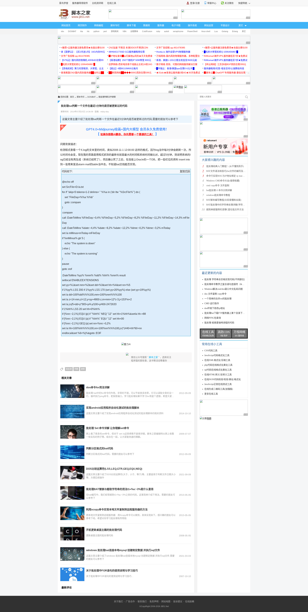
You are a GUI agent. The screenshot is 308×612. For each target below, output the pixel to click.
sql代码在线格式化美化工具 (218, 370)
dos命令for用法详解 (98, 387)
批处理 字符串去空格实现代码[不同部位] (224, 279)
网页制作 (82, 25)
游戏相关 (115, 31)
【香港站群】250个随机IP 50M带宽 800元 (130, 60)
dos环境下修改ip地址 (214, 308)
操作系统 (192, 25)
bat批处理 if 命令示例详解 (219, 190)
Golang (225, 31)
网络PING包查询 (212, 318)
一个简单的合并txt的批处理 (217, 298)
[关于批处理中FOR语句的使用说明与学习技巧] (72, 574)
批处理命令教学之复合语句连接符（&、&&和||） (228, 284)
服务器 (160, 25)
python (96, 31)
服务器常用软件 (80, 3)
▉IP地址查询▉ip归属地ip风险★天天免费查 (130, 56)
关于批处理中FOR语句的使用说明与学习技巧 (112, 570)
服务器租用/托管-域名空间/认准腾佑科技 (224, 68)
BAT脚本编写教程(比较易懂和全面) (223, 200)
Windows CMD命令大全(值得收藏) (223, 180)
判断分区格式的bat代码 (99, 448)
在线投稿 (189, 601)
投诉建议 (177, 601)
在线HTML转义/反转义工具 (218, 374)
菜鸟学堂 (63, 3)
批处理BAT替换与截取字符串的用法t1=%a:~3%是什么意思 (120, 489)
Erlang (235, 31)
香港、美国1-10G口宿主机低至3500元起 (176, 60)
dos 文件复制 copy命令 (215, 294)
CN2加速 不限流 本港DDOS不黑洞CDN (128, 47)
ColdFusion (147, 31)
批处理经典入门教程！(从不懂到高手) (225, 166)
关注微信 (229, 3)
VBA (124, 31)
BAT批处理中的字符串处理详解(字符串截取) (228, 205)
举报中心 (211, 3)
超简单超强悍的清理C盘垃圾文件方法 (225, 209)
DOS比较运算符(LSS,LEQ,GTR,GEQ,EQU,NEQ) (114, 468)
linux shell (205, 31)
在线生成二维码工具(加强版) (218, 389)
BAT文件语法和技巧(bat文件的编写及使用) (227, 171)
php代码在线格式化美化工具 (218, 365)
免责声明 (154, 601)
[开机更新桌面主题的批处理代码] (72, 534)
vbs (62, 31)
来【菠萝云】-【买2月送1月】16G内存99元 (83, 51)
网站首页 (65, 25)
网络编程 (98, 25)
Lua (216, 31)
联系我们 (142, 601)
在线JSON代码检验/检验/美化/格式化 (222, 379)
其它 (244, 31)
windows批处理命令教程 (218, 195)
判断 (76, 369)
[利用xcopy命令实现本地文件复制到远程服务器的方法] (72, 513)
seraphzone (178, 31)
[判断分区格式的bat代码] (72, 452)
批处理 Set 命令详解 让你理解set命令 (107, 428)
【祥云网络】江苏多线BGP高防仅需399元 (225, 64)
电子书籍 (175, 25)
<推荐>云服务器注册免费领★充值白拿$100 (83, 47)
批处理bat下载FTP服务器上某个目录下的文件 (226, 313)
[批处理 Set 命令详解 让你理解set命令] (72, 432)
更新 (83, 369)
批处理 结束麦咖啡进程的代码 (219, 322)
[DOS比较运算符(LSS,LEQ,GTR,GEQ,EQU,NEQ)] (72, 472)
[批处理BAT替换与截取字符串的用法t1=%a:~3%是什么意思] (72, 493)
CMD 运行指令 (211, 303)
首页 (72, 97)
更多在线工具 (211, 394)
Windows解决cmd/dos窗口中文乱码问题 (223, 289)
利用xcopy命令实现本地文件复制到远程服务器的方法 (117, 509)
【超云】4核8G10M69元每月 (123, 68)
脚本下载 (131, 25)
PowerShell (192, 31)
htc (88, 31)
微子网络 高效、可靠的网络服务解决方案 (176, 64)
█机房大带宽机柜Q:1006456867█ (221, 51)
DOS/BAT (72, 31)
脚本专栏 (115, 25)
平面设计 (225, 25)
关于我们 (118, 601)
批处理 (69, 369)
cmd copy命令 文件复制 (217, 185)
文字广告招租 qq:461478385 (170, 47)
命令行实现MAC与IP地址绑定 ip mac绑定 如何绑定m (232, 176)
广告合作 (130, 601)
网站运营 (208, 25)
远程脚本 (134, 31)
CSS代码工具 (210, 350)
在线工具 (111, 3)
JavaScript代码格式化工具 (216, 355)
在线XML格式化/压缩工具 (217, 360)
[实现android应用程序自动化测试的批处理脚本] (72, 411)
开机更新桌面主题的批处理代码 (104, 530)
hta (81, 31)
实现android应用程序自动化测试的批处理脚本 (112, 407)
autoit (166, 31)
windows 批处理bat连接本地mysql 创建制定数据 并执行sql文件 (123, 550)
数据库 (146, 25)
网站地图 (165, 601)
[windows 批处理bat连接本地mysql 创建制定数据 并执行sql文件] (72, 554)
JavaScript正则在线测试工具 (218, 384)
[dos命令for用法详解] (72, 391)
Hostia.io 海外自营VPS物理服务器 (173, 51)
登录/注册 (195, 3)
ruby (158, 31)
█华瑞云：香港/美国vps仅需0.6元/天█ (175, 68)
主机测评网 (97, 3)
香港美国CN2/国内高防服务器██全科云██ (82, 72)
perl (105, 31)
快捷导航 (243, 3)
